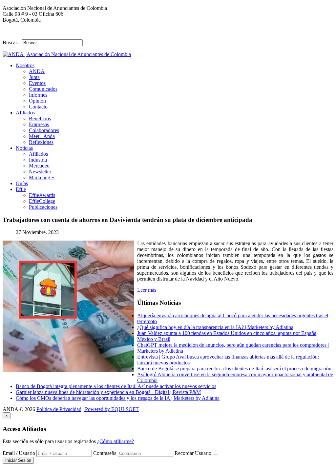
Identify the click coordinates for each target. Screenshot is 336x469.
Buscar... (12, 42)
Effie (21, 189)
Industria (38, 160)
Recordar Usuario (194, 453)
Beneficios (40, 118)
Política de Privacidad (58, 409)
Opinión (37, 101)
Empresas (39, 124)
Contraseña (104, 453)
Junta (34, 77)
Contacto (38, 106)
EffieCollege (42, 201)
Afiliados (25, 112)
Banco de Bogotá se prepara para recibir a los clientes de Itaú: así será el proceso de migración (234, 368)
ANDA (37, 71)
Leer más (146, 290)
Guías (22, 183)
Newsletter (40, 171)
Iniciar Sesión (18, 460)
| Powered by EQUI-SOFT (111, 409)
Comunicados (43, 89)
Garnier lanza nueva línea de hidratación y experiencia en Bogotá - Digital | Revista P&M (108, 392)
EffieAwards (42, 195)
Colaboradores (44, 130)
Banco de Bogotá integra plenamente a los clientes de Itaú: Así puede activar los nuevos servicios (116, 386)
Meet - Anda (42, 136)
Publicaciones (43, 207)
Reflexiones (41, 142)
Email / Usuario (19, 453)
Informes (38, 95)
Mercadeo (39, 165)
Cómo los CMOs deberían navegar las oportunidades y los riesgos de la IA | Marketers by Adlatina (118, 398)
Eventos (37, 83)
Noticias (24, 148)
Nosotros (25, 65)
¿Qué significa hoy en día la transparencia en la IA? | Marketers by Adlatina (215, 327)
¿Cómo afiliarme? (115, 441)
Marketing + (41, 177)
